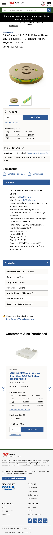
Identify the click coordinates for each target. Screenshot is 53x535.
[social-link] (30, 520)
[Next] (49, 389)
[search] (49, 10)
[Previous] (3, 389)
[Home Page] (18, 4)
